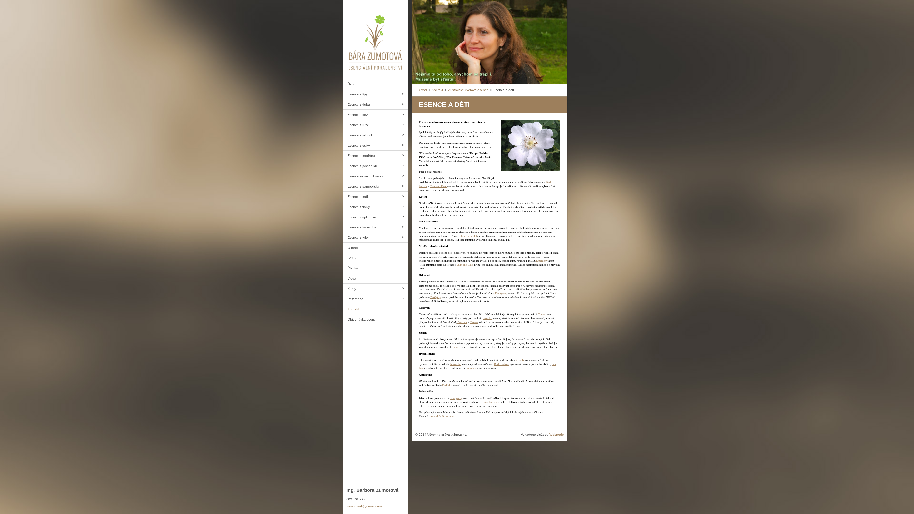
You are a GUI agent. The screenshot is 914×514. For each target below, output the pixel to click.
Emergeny (542, 260)
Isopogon (471, 367)
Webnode (556, 434)
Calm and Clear (438, 186)
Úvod (351, 84)
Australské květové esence (468, 90)
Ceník (352, 258)
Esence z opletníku (362, 217)
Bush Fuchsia (501, 364)
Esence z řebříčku (361, 135)
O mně (353, 248)
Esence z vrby (358, 237)
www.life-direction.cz (443, 416)
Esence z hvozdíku (362, 227)
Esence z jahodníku (362, 166)
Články (353, 268)
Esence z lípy (358, 94)
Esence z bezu (359, 115)
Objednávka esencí (362, 319)
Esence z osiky (359, 145)
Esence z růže (358, 125)
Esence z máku (359, 196)
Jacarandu (455, 364)
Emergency (501, 293)
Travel (541, 314)
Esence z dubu (359, 104)
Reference (355, 299)
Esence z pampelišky (363, 186)
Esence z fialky (359, 207)
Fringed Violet (469, 235)
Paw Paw (462, 322)
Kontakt (353, 309)
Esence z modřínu (361, 156)
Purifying (435, 297)
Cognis (520, 360)
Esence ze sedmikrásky (365, 176)
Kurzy (352, 289)
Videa (352, 278)
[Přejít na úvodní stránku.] (375, 36)
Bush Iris (487, 318)
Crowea (474, 322)
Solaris (456, 347)
